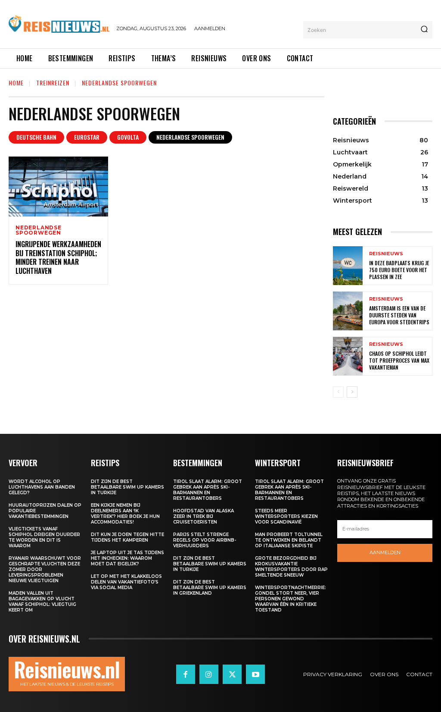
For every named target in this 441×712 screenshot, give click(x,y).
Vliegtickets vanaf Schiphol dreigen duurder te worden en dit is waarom (44, 537)
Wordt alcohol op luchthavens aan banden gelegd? (42, 487)
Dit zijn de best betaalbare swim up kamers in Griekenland (209, 587)
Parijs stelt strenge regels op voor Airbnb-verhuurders (204, 540)
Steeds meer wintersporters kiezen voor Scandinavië (286, 516)
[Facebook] (185, 674)
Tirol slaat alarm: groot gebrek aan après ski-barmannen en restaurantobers (207, 490)
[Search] (424, 29)
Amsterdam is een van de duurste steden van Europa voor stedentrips (399, 314)
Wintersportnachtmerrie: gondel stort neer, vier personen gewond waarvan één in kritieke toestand (290, 599)
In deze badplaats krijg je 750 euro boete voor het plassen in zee (399, 269)
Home (16, 82)
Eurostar (86, 136)
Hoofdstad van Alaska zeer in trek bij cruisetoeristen (203, 516)
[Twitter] (232, 674)
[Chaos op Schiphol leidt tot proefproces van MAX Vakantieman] (348, 356)
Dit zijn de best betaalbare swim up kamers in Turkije (127, 487)
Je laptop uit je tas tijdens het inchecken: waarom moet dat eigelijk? (127, 558)
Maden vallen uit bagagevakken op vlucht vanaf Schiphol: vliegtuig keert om (42, 601)
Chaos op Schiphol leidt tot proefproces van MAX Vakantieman (399, 360)
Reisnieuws (386, 253)
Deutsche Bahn (36, 136)
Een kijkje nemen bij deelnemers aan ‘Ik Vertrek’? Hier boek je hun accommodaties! (125, 513)
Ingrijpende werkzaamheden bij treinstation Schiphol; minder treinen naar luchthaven (58, 257)
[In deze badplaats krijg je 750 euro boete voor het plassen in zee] (348, 265)
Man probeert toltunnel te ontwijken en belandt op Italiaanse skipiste (289, 540)
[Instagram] (208, 674)
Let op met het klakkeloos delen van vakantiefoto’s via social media (126, 582)
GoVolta (128, 136)
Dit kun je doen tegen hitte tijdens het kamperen (127, 537)
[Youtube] (255, 674)
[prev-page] (338, 392)
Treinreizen (52, 82)
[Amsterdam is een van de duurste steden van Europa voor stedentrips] (348, 311)
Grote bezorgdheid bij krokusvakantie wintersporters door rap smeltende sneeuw (291, 566)
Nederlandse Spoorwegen (190, 136)
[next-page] (352, 392)
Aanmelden (385, 552)
